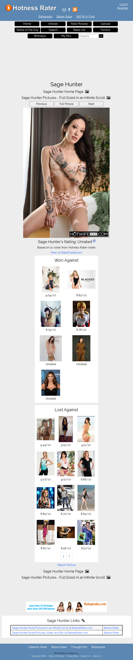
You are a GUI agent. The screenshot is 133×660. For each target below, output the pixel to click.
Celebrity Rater (37, 647)
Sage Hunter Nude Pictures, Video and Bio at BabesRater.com (50, 632)
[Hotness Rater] (32, 10)
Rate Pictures (79, 23)
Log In (124, 4)
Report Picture (66, 565)
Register (122, 8)
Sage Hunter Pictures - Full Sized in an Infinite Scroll (64, 98)
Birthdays (40, 36)
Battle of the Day (27, 29)
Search (53, 29)
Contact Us (86, 656)
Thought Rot (79, 647)
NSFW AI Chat (85, 16)
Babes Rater (64, 16)
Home (27, 23)
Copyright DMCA (39, 656)
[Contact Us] (64, 10)
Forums (105, 29)
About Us (97, 656)
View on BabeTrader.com (66, 252)
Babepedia (45, 16)
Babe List (79, 29)
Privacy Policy (72, 656)
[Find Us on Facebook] (69, 10)
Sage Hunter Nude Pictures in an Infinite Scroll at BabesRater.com (52, 627)
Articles (53, 23)
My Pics (66, 36)
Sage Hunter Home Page (63, 92)
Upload (105, 23)
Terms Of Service (56, 656)
